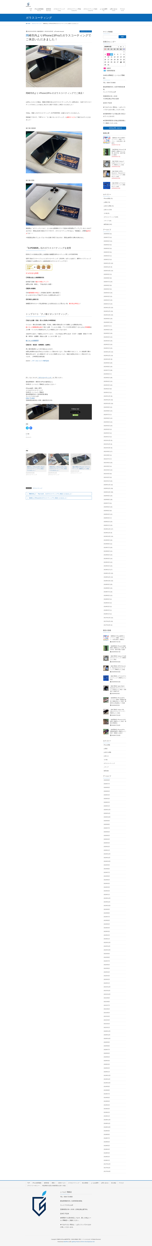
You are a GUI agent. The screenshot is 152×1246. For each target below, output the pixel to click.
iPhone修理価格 (37, 1183)
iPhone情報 (107, 745)
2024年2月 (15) (108, 344)
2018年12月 (107, 1119)
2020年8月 (107, 1046)
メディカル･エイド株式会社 (40, 360)
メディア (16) (107, 220)
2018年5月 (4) (108, 599)
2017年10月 (107, 1171)
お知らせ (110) (108, 209)
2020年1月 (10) (108, 525)
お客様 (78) (107, 202)
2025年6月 (107, 832)
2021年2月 (107, 1023)
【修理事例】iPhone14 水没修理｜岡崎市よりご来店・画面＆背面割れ (118, 721)
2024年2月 (107, 891)
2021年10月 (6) (108, 447)
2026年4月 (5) (108, 248)
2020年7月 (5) (108, 503)
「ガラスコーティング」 (45, 377)
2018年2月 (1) (108, 610)
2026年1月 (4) (108, 259)
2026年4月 (107, 795)
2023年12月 (107, 898)
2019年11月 (107, 1079)
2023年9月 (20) (108, 363)
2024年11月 (107, 857)
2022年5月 (107, 968)
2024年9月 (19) (108, 318)
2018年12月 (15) (108, 573)
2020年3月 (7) (108, 518)
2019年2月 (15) (108, 566)
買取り (53, 1183)
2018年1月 (107, 1160)
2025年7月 (107, 828)
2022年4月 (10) (108, 425)
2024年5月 (107, 879)
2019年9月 (107, 1086)
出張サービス (62, 1183)
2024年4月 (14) (108, 337)
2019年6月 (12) (108, 551)
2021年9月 (107, 998)
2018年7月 (107, 1138)
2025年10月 (107, 817)
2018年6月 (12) (108, 595)
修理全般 (106, 770)
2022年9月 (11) (108, 407)
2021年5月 (107, 1012)
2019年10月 (107, 1082)
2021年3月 (107, 1020)
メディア (106, 767)
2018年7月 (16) (108, 591)
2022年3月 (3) (108, 429)
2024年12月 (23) (108, 307)
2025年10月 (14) (108, 270)
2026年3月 (107, 798)
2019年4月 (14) (108, 558)
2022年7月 (107, 961)
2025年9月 (107, 820)
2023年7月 (107, 916)
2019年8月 (107, 1090)
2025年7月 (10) (108, 281)
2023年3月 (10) (108, 385)
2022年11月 (107, 946)
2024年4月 (107, 883)
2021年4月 (107, 1016)
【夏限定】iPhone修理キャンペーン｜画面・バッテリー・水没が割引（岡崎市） (117, 637)
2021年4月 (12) (108, 470)
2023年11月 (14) (108, 355)
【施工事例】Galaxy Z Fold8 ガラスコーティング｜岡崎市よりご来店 (118, 163)
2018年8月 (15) (108, 588)
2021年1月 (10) (108, 481)
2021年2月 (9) (108, 477)
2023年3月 (107, 931)
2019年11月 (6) (108, 532)
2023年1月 (107, 938)
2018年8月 (107, 1134)
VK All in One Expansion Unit (87, 1241)
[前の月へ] (117, 46)
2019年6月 (107, 1097)
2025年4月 (107, 839)
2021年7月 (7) (108, 459)
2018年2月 (107, 1156)
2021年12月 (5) (108, 440)
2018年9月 (107, 1130)
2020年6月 (107, 1053)
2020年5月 (107, 1057)
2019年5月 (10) (108, 555)
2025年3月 (107, 843)
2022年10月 (107, 950)
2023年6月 (107, 920)
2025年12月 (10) (108, 263)
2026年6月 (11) (108, 241)
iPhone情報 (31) (108, 198)
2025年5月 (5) (108, 289)
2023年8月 (107, 913)
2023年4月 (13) (108, 381)
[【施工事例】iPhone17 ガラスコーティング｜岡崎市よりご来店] (81, 459)
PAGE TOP (146, 1207)
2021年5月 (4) (108, 466)
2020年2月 (107, 1068)
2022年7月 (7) (108, 414)
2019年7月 (107, 1094)
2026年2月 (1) (108, 256)
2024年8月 (107, 868)
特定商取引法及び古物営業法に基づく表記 (54, 1185)
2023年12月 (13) (108, 352)
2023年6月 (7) (108, 374)
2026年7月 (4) (108, 237)
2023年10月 (107, 905)
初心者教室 (85, 1183)
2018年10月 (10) (108, 580)
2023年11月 (107, 902)
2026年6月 (107, 787)
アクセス (121, 1183)
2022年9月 (107, 953)
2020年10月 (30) (108, 492)
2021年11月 (107, 990)
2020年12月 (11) (108, 484)
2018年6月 (107, 1142)
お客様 (105, 748)
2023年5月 (107, 924)
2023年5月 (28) (108, 377)
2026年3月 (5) (108, 252)
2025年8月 (107, 824)
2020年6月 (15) (108, 507)
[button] (54, 66)
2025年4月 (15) (108, 292)
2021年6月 (107, 1009)
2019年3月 (107, 1108)
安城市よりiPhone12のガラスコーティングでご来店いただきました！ (48, 498)
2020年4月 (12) (108, 514)
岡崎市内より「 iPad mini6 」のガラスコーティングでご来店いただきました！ (50, 494)
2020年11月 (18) (108, 488)
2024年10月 (107, 861)
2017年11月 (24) (108, 621)
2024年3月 (107, 887)
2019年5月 (107, 1101)
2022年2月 (107, 979)
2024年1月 (107, 894)
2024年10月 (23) (108, 315)
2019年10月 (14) (108, 536)
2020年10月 (107, 1038)
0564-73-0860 (30, 398)
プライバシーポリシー (33, 1185)
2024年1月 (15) (108, 348)
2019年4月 (107, 1105)
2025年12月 (107, 809)
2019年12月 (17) (108, 529)
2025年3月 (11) (108, 296)
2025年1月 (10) (108, 304)
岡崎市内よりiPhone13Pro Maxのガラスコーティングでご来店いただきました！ (58, 468)
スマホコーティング (73, 1183)
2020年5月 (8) (108, 510)
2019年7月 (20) (108, 547)
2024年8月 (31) (108, 322)
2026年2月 (107, 802)
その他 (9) (106, 213)
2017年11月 (107, 1167)
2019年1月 (107, 1116)
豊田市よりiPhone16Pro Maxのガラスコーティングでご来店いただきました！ (36, 468)
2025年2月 (107, 846)
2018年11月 (107, 1123)
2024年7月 (107, 872)
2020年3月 (107, 1064)
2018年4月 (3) (108, 603)
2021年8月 (107, 1001)
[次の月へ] (124, 46)
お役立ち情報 (107, 752)
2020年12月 (107, 1031)
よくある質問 (94, 1183)
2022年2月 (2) (108, 433)
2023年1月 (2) (108, 392)
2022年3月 (107, 975)
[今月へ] (120, 46)
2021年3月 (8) (108, 473)
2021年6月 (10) (108, 462)
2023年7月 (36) (108, 370)
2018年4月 (107, 1149)
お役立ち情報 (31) (109, 206)
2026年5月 (107, 791)
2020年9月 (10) (108, 495)
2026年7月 (107, 783)
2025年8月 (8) (108, 278)
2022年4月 (107, 972)
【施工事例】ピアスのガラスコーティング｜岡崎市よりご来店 (118, 184)
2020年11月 (107, 1035)
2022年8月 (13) (108, 411)
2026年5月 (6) (108, 244)
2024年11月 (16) (108, 311)
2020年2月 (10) (108, 521)
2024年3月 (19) (108, 340)
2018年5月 (107, 1145)
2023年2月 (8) (108, 388)
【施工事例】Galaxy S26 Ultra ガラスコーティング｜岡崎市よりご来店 (117, 711)
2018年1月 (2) (108, 614)
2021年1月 (107, 1027)
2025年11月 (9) (108, 267)
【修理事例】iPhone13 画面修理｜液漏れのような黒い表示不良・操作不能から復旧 (118, 647)
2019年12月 (107, 1075)
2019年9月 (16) (108, 540)
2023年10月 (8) (108, 359)
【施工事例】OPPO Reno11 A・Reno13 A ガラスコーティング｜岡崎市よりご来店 (118, 667)
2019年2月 (107, 1112)
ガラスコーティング (85, 31)
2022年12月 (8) (108, 396)
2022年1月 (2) (108, 436)
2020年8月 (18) (108, 499)
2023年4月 (107, 927)
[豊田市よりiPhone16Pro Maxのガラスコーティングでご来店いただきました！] (36, 459)
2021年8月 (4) (108, 455)
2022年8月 (107, 957)
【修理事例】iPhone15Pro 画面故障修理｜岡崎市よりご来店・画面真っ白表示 (118, 731)
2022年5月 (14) (108, 422)
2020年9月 (107, 1042)
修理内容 (46, 1183)
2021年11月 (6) (108, 444)
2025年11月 (107, 813)
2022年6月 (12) (108, 418)
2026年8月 (107, 780)
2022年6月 (107, 964)
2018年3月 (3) (108, 606)
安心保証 (113, 1183)
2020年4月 (107, 1060)
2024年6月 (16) (108, 329)
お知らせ (106, 756)
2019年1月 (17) (108, 569)
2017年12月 (107, 1164)
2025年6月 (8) (108, 285)
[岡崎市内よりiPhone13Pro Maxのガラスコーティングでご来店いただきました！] (58, 459)
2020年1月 (107, 1071)
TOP (28, 1183)
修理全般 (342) (108, 224)
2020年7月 (107, 1049)
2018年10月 (107, 1127)
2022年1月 (107, 983)
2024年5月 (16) (108, 333)
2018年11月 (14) (108, 577)
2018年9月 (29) (108, 584)
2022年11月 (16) (108, 400)
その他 (105, 759)
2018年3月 (107, 1153)
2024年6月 (107, 876)
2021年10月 (107, 994)
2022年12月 (107, 942)
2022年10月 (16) (108, 403)
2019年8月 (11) (108, 544)
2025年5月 (107, 835)
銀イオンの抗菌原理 (32, 340)
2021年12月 (107, 987)
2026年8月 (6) (108, 233)
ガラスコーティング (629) (111, 217)
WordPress (66, 1241)
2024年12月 (107, 854)
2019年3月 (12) (108, 562)
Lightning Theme (75, 1241)
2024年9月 (107, 865)
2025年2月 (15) (108, 300)
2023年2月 (107, 935)
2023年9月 (107, 909)
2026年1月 (107, 806)
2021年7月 (107, 1005)
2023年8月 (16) (108, 366)
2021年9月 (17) (108, 451)
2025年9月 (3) (108, 274)
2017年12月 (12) (108, 617)
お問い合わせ (104, 1183)
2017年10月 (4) (108, 625)
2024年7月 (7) (108, 326)
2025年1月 (107, 850)
